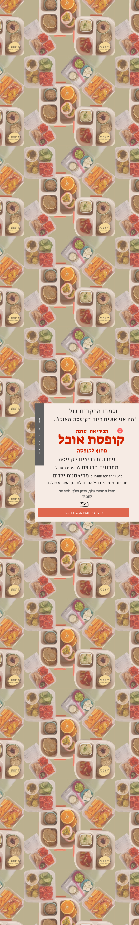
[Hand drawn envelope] (84, 503)
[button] (120, 430)
